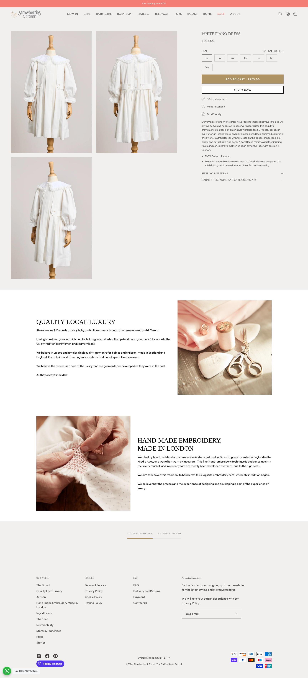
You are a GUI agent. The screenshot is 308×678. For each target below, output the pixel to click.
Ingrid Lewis (44, 613)
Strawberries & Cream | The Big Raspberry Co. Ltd (158, 664)
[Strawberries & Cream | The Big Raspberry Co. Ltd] (26, 14)
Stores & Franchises (48, 631)
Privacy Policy (94, 591)
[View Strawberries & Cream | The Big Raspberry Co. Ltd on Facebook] (47, 656)
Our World (42, 578)
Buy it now (242, 90)
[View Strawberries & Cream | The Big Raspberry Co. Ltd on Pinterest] (55, 656)
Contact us (140, 603)
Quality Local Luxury (49, 591)
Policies (89, 578)
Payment (139, 597)
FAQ (135, 578)
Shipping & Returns (215, 173)
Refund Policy (93, 603)
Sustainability (44, 625)
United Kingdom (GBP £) (152, 657)
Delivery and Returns (146, 591)
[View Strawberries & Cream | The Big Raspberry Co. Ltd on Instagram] (39, 656)
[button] (124, 13)
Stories (40, 642)
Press (39, 636)
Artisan (41, 597)
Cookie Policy (93, 597)
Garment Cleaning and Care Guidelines (229, 179)
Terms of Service (95, 585)
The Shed (42, 619)
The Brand (43, 585)
